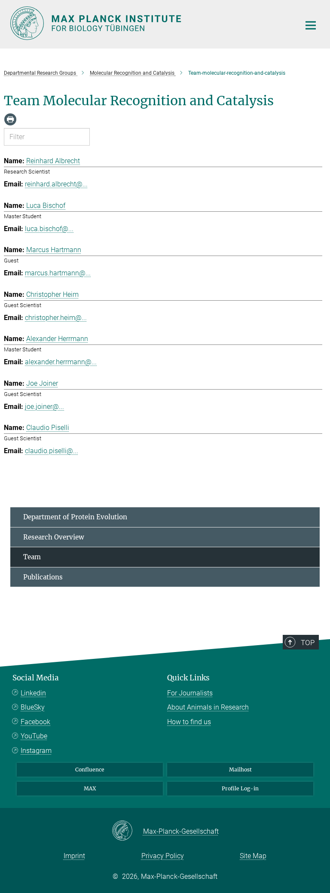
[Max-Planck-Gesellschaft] (127, 831)
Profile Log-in (240, 788)
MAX (90, 788)
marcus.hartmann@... (58, 273)
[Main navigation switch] (310, 25)
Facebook (35, 722)
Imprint (74, 856)
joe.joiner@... (44, 406)
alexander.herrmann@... (61, 362)
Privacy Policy (162, 856)
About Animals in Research (208, 707)
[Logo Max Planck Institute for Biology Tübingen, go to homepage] (150, 23)
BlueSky (33, 707)
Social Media (35, 678)
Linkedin (33, 693)
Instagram (36, 751)
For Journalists (190, 693)
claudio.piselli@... (51, 451)
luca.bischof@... (49, 229)
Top (308, 642)
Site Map (253, 856)
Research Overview (53, 537)
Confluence (89, 769)
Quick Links (188, 678)
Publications (43, 577)
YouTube (34, 736)
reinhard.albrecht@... (56, 184)
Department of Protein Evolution (75, 517)
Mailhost (240, 769)
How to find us (189, 722)
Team (32, 557)
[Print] (10, 119)
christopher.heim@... (56, 318)
